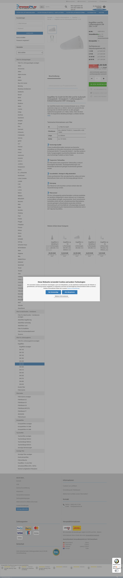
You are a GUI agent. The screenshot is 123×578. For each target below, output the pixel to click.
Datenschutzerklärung (73, 288)
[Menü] (120, 559)
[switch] (117, 571)
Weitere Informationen (61, 296)
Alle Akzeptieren (70, 292)
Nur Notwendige (53, 292)
